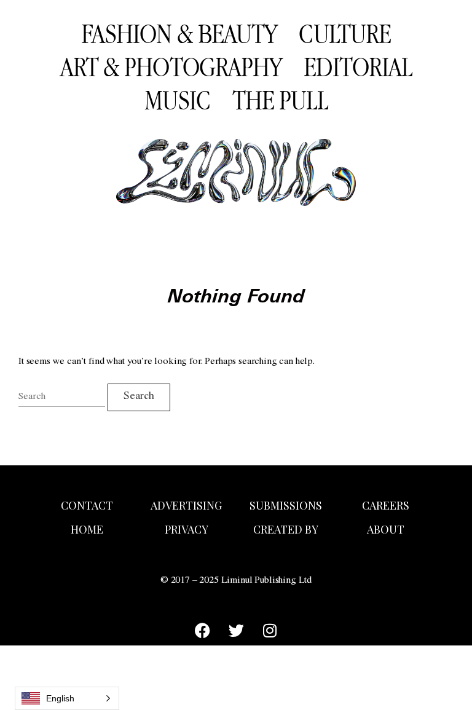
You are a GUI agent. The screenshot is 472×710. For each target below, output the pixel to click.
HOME (87, 529)
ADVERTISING (186, 505)
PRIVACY (186, 529)
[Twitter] (236, 630)
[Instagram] (269, 630)
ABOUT (385, 529)
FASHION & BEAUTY (179, 33)
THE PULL (280, 99)
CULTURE (345, 33)
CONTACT (87, 505)
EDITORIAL (358, 66)
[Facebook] (202, 630)
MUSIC (177, 99)
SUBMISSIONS (286, 505)
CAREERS (385, 505)
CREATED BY (285, 529)
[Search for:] (61, 397)
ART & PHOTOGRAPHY (171, 66)
